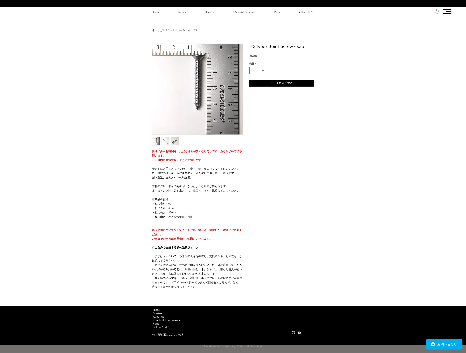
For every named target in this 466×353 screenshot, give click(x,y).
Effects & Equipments (166, 320)
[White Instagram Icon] (293, 332)
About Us (158, 317)
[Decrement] (252, 70)
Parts (156, 323)
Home (156, 310)
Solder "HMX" (161, 327)
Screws (157, 313)
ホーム (156, 30)
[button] (437, 11)
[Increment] (263, 70)
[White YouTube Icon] (299, 332)
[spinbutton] (257, 70)
